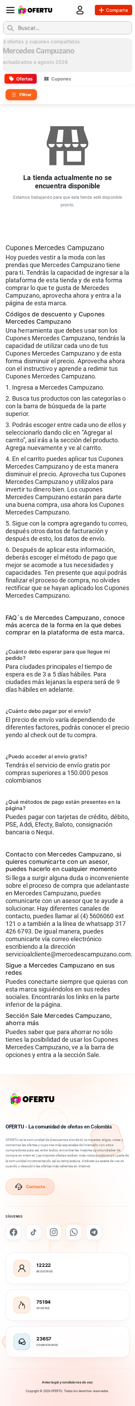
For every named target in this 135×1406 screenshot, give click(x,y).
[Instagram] (54, 1232)
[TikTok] (34, 1232)
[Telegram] (94, 1232)
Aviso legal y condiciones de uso (67, 1382)
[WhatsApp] (74, 1232)
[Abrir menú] (10, 10)
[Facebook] (13, 1232)
